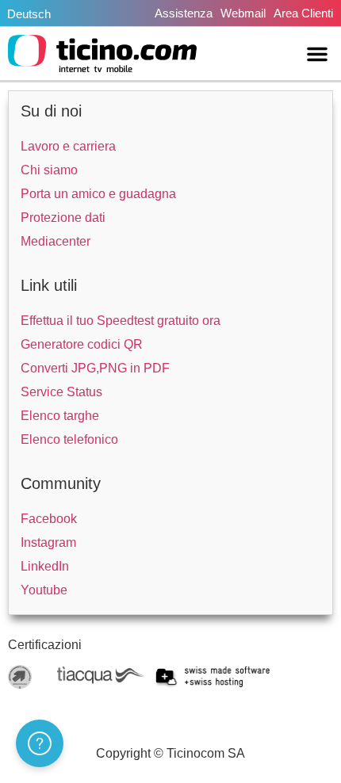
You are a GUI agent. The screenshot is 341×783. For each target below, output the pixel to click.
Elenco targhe (60, 415)
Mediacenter (55, 241)
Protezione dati (63, 217)
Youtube (44, 590)
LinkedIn (45, 566)
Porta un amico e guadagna (98, 194)
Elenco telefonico (69, 439)
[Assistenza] (39, 743)
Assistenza (184, 13)
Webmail (243, 13)
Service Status (61, 392)
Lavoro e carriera (68, 146)
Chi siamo (49, 170)
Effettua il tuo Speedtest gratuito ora (120, 320)
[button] (317, 54)
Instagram (48, 542)
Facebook (49, 518)
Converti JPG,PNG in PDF (95, 368)
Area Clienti (303, 13)
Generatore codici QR (82, 344)
